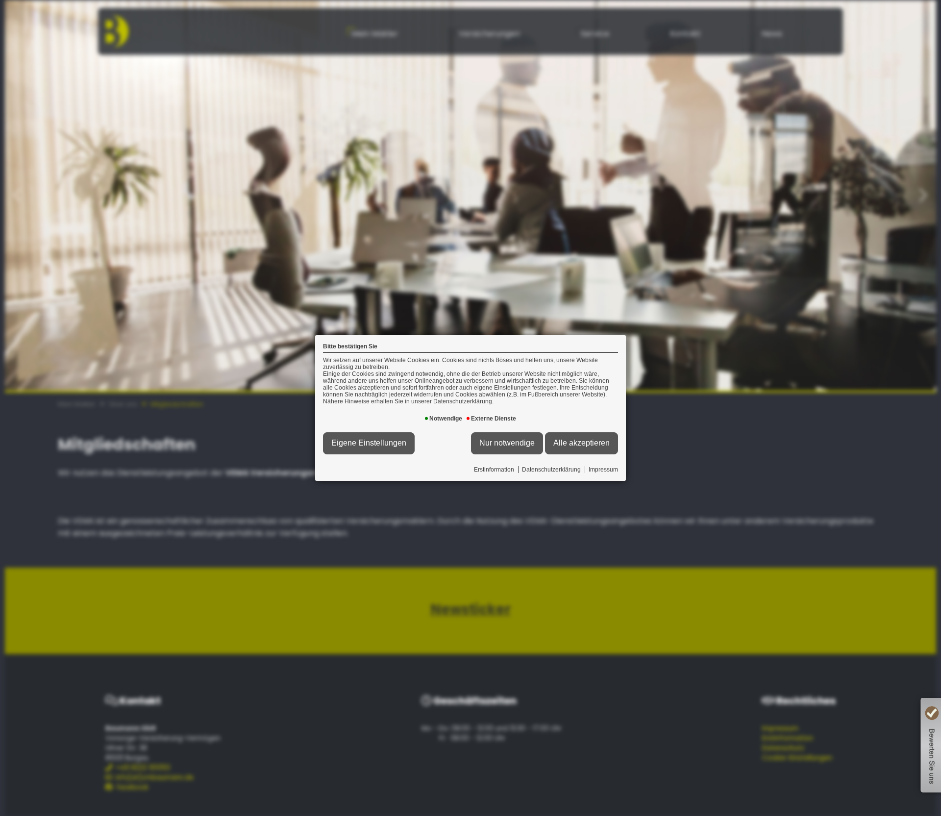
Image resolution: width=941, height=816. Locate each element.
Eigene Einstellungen (368, 443)
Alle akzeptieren (581, 443)
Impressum (603, 469)
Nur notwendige (507, 443)
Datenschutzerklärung (551, 469)
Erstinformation (494, 469)
